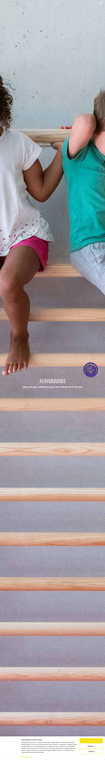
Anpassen (90, 746)
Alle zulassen (91, 740)
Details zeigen (25, 756)
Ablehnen (91, 751)
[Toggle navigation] (101, 3)
